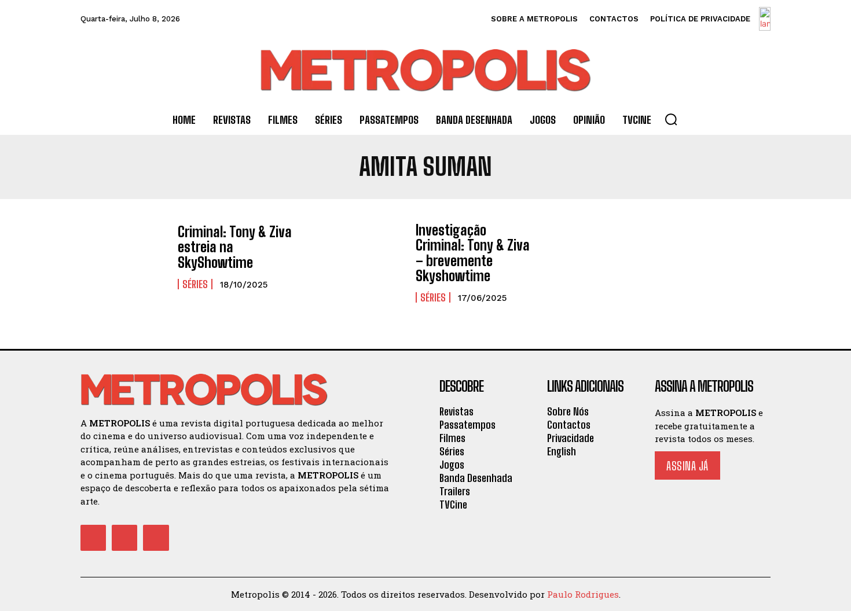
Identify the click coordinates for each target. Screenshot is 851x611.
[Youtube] (155, 537)
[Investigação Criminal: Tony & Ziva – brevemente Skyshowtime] (361, 257)
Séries (195, 284)
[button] (671, 119)
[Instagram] (124, 537)
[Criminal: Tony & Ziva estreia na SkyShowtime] (123, 257)
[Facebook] (93, 537)
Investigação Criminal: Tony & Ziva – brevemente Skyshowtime (473, 253)
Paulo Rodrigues (583, 594)
